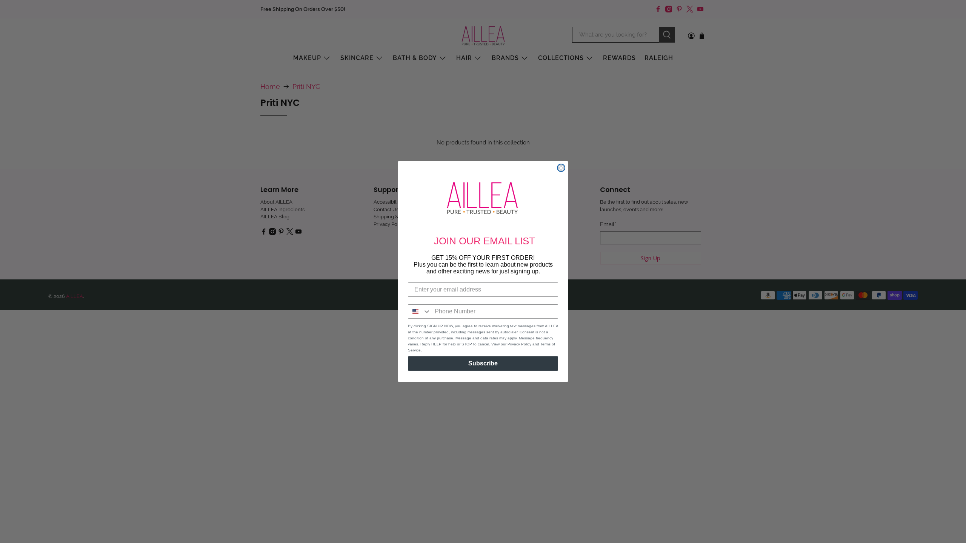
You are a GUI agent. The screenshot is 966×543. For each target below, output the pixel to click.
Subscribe (483, 363)
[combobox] (419, 311)
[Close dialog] (561, 168)
